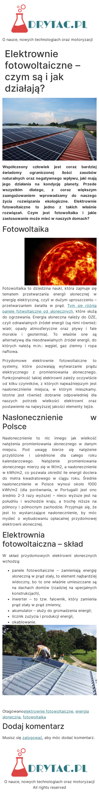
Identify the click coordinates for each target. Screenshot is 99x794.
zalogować (32, 737)
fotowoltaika (34, 717)
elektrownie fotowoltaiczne (48, 711)
